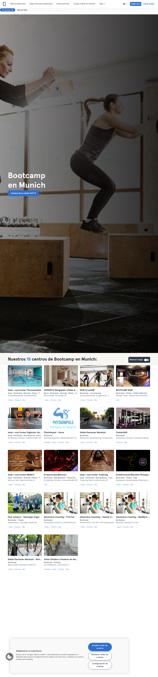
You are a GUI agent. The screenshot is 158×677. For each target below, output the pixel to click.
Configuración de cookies (100, 665)
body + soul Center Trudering (94, 475)
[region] (69, 655)
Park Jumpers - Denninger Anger (24, 517)
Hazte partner (62, 4)
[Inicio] (4, 4)
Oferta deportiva (18, 4)
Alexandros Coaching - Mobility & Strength (133, 517)
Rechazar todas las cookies (99, 656)
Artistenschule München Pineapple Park (133, 475)
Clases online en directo (84, 4)
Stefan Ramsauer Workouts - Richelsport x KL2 (25, 559)
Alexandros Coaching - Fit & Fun (59, 517)
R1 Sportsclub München (55, 475)
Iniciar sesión (148, 4)
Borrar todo (22, 10)
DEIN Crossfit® (87, 390)
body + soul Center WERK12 (21, 475)
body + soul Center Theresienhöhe (24, 390)
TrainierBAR (121, 433)
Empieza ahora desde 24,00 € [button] (23, 193)
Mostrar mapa (146, 360)
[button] (9, 657)
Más (102, 4)
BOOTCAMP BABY (124, 390)
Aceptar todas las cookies (100, 647)
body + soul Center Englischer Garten (25, 433)
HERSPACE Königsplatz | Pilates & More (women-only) (61, 390)
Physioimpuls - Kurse (54, 433)
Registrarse (135, 4)
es (124, 4)
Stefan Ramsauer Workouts (93, 433)
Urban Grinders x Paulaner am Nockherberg (61, 559)
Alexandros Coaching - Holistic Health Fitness (97, 517)
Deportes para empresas (41, 4)
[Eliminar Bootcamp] (12, 10)
